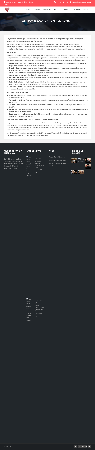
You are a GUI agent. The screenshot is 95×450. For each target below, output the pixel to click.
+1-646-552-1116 (62, 2)
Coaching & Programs (42, 10)
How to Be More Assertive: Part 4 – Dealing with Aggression (39, 162)
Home (28, 10)
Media (75, 10)
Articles (57, 10)
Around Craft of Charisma (57, 157)
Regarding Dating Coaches (57, 160)
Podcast (67, 10)
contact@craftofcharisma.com (81, 2)
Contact (86, 10)
